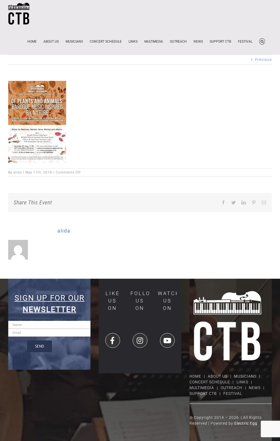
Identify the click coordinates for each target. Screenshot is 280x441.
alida (17, 172)
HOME (195, 376)
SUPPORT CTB (203, 393)
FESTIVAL (232, 393)
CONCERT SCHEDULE (209, 382)
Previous (263, 59)
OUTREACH (231, 388)
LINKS (242, 382)
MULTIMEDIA (201, 388)
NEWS (255, 388)
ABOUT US (218, 376)
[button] (262, 41)
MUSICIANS (245, 376)
